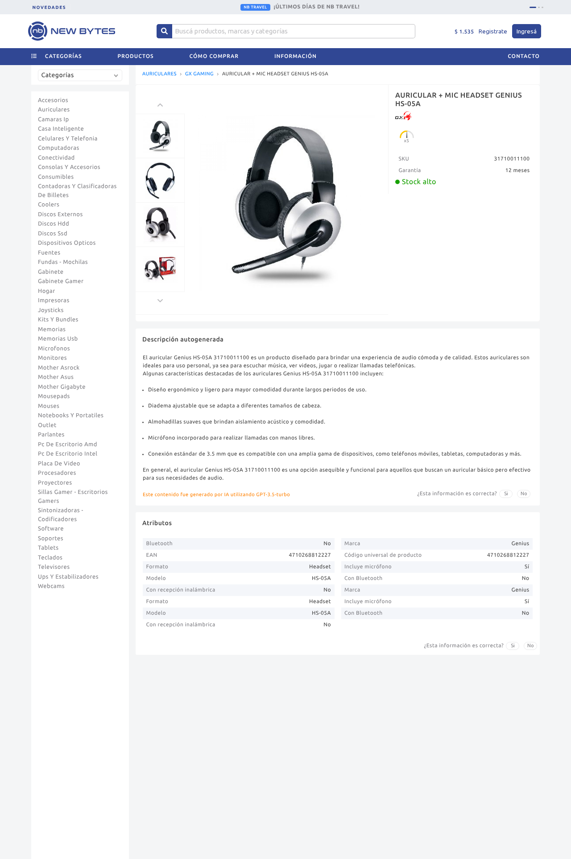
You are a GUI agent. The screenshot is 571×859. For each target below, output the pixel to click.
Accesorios (53, 100)
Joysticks (51, 310)
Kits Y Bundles (58, 319)
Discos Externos (60, 214)
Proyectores (55, 483)
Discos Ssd (52, 233)
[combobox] (82, 78)
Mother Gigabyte (62, 387)
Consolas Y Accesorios (69, 167)
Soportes (50, 538)
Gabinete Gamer (61, 281)
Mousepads (54, 396)
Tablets (48, 548)
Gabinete (51, 272)
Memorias (52, 329)
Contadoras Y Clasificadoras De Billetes (77, 190)
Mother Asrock (59, 368)
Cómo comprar (214, 56)
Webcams (51, 586)
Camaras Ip (53, 119)
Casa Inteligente (61, 129)
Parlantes (51, 435)
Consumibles (56, 177)
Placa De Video (59, 463)
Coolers (48, 204)
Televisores (54, 567)
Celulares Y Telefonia (68, 139)
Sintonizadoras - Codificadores (60, 514)
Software (51, 529)
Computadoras (58, 148)
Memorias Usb (58, 339)
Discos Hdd (53, 224)
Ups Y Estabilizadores (68, 577)
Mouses (48, 406)
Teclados (50, 558)
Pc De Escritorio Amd (67, 444)
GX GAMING (199, 74)
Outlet (47, 425)
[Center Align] (164, 31)
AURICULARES (159, 74)
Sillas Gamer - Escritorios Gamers (73, 496)
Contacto (524, 56)
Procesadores (57, 473)
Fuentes (49, 253)
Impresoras (54, 300)
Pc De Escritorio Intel (67, 454)
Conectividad (56, 158)
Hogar (46, 291)
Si (506, 493)
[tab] (533, 7)
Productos (136, 56)
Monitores (52, 358)
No (524, 493)
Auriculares (54, 110)
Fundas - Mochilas (63, 262)
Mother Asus (56, 377)
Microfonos (54, 348)
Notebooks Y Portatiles (70, 415)
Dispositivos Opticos (67, 243)
